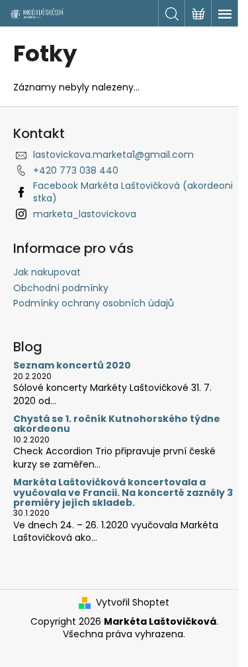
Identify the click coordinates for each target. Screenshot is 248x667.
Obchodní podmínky (60, 288)
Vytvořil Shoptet (132, 602)
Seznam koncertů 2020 (72, 365)
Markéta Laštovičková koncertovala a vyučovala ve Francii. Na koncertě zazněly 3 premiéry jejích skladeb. (123, 492)
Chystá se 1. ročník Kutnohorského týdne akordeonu (116, 424)
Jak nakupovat (47, 272)
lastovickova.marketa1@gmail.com (113, 154)
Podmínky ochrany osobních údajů (93, 303)
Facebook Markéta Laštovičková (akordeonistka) (133, 192)
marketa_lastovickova (84, 214)
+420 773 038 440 (75, 170)
